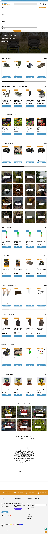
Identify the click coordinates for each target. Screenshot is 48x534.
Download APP (29, 501)
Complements (30, 190)
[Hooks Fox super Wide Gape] (18, 263)
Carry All (18, 203)
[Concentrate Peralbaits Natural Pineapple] (6, 122)
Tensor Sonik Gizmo (17, 358)
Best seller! (24, 413)
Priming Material (6, 203)
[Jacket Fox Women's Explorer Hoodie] (41, 322)
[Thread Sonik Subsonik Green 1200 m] (6, 150)
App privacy (29, 518)
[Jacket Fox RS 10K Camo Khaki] (6, 322)
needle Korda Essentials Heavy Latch (17, 242)
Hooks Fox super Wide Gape (18, 269)
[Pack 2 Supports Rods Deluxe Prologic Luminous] (6, 292)
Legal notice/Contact (30, 505)
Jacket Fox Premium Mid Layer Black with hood (18, 329)
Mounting (29, 203)
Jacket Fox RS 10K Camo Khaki (6, 329)
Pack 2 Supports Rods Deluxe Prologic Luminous (6, 299)
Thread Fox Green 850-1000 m (41, 270)
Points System (29, 514)
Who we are (29, 503)
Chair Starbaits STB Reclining (17, 72)
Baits (18, 190)
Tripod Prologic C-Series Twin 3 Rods (41, 299)
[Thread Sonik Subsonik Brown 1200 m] (41, 150)
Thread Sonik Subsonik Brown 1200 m (40, 157)
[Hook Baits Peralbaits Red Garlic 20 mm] (41, 122)
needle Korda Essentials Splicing (29, 242)
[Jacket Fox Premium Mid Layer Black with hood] (18, 322)
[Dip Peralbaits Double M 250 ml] (18, 122)
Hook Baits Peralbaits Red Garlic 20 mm (41, 129)
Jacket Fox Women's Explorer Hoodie (40, 329)
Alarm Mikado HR (5, 358)
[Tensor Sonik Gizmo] (18, 150)
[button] (46, 4)
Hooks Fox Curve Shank (5, 269)
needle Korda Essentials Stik (6, 242)
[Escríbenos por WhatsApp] (46, 529)
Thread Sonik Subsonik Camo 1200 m (29, 157)
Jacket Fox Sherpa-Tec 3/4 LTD (30, 329)
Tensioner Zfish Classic (40, 358)
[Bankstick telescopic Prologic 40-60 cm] (30, 292)
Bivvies (41, 203)
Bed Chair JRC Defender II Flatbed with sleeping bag (41, 72)
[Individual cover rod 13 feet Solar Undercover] (6, 93)
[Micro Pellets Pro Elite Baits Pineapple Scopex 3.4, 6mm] (41, 381)
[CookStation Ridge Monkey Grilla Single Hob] (30, 65)
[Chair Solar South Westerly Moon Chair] (41, 93)
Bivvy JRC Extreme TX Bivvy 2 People (5, 72)
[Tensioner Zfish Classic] (41, 352)
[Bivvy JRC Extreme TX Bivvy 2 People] (6, 65)
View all (45, 58)
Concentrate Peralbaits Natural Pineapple (6, 129)
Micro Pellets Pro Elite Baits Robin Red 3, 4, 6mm (6, 389)
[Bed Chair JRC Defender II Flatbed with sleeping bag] (41, 65)
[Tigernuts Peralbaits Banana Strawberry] (30, 122)
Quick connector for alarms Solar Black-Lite (30, 101)
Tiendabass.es (5, 512)
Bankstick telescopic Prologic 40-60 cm (29, 299)
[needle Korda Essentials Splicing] (30, 234)
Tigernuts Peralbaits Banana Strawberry (29, 129)
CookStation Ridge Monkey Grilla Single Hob (30, 72)
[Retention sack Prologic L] (18, 292)
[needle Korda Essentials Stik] (6, 234)
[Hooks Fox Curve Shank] (6, 263)
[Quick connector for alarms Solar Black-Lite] (30, 93)
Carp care (41, 190)
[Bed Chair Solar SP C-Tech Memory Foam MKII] (18, 93)
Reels (7, 190)
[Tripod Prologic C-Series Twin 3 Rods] (41, 292)
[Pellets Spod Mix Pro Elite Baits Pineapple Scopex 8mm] (18, 381)
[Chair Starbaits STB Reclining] (18, 65)
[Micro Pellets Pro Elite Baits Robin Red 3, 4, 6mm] (6, 381)
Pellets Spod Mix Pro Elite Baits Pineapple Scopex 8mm (18, 389)
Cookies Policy (29, 516)
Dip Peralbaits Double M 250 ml (17, 129)
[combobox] (25, 4)
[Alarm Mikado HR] (6, 352)
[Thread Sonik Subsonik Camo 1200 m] (30, 150)
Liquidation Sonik (5, 42)
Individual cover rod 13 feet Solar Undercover (6, 101)
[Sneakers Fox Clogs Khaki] (30, 263)
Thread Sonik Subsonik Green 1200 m (5, 157)
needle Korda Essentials (41, 241)
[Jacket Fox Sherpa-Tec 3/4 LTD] (30, 322)
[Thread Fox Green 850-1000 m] (41, 263)
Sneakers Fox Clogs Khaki (29, 269)
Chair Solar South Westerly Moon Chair (41, 101)
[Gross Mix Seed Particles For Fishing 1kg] (30, 381)
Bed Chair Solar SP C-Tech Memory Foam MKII (18, 101)
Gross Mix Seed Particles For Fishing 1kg (29, 389)
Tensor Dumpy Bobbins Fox (30, 358)
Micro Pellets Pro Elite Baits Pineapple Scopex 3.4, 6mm (41, 389)
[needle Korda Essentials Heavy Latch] (18, 234)
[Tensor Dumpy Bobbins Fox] (30, 352)
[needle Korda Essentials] (41, 234)
